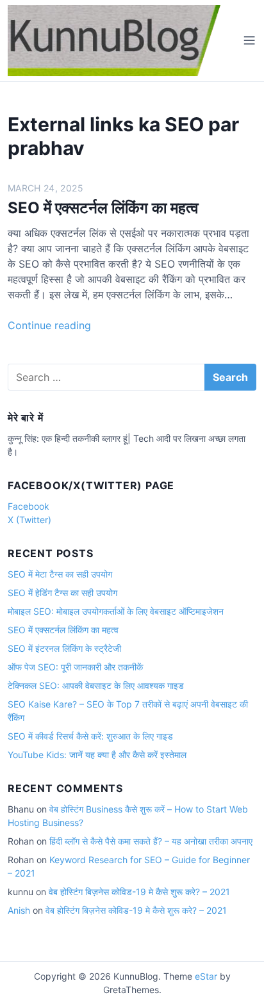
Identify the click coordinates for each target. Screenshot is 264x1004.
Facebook (28, 506)
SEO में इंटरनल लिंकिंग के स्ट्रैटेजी (64, 648)
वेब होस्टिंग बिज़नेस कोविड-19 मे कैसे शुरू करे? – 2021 (139, 891)
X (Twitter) (29, 519)
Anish (19, 910)
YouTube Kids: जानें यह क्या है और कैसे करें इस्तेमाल (97, 754)
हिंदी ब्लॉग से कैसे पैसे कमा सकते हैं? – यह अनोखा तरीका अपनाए (150, 841)
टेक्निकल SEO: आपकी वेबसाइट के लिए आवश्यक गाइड (96, 685)
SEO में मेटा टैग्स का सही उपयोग (60, 574)
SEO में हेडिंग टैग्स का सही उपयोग (62, 592)
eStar (206, 976)
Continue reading (49, 325)
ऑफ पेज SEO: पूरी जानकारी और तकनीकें (75, 666)
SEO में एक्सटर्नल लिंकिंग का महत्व (103, 207)
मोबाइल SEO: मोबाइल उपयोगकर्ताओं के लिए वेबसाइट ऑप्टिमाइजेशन (116, 611)
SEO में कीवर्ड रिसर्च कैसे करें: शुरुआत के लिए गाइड (90, 736)
